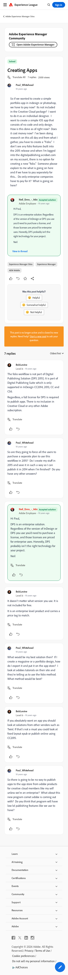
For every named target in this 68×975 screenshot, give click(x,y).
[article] (34, 397)
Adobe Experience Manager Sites (20, 16)
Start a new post (38, 336)
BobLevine (21, 364)
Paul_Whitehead (25, 84)
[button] (19, 77)
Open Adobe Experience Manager (35, 44)
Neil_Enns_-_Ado (28, 199)
